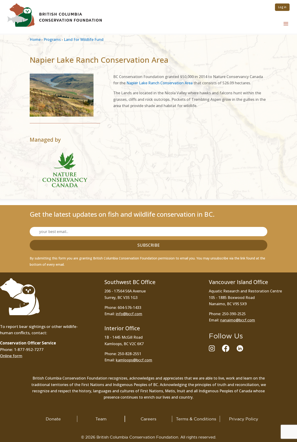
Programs (52, 39)
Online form (11, 355)
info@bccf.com (129, 313)
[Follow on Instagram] (212, 348)
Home (35, 39)
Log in (282, 7)
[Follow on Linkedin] (240, 348)
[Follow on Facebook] (225, 348)
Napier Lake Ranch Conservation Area (159, 82)
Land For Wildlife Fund (83, 39)
